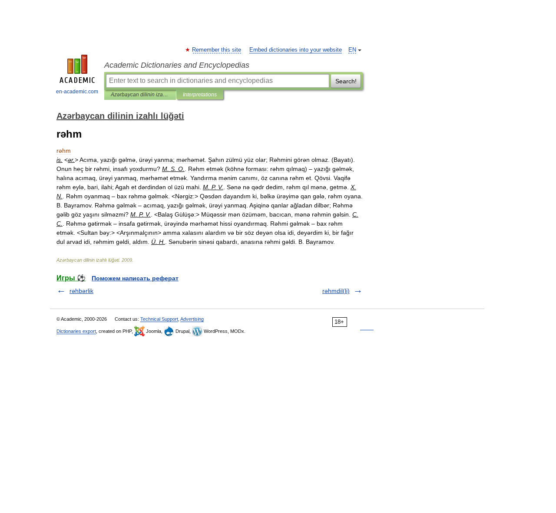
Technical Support (159, 319)
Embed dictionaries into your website (295, 50)
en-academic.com (77, 92)
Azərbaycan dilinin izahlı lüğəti (140, 95)
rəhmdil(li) (336, 290)
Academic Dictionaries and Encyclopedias (176, 65)
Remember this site (217, 50)
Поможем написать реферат (135, 278)
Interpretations (200, 95)
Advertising (192, 319)
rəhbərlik (81, 290)
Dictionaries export (76, 331)
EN (352, 50)
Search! (346, 81)
